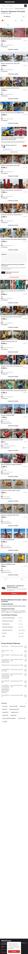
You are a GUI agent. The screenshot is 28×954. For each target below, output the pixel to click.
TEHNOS (20, 606)
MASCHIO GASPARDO (13, 606)
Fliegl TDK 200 (5, 715)
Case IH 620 (4, 706)
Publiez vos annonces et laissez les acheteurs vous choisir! (12, 265)
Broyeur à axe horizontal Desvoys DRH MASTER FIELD (13, 291)
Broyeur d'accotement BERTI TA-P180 (10, 490)
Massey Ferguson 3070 (14, 709)
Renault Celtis (22, 706)
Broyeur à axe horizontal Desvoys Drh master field (13, 390)
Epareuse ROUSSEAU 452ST (8, 564)
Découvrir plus (14, 152)
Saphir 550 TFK (5, 712)
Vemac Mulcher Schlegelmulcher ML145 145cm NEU (5, 661)
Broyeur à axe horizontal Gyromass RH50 (11, 316)
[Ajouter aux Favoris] (25, 49)
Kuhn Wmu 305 (4, 646)
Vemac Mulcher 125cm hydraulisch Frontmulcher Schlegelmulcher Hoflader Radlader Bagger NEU (5, 689)
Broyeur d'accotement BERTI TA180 (10, 515)
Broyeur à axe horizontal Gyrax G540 (10, 63)
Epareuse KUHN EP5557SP (7, 539)
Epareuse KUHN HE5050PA (7, 415)
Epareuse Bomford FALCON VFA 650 (10, 88)
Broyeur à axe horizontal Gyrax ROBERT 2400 (12, 112)
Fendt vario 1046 (21, 718)
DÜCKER (3, 606)
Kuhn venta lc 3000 (13, 706)
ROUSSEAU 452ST (5, 665)
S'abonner (14, 593)
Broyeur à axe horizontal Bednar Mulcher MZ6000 (13, 239)
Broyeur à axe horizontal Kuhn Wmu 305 (11, 39)
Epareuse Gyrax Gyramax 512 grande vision (12, 366)
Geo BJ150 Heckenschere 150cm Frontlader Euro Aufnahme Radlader (5, 676)
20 (21, 20)
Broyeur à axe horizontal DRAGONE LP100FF (12, 439)
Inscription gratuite (14, 277)
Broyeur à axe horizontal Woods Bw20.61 (11, 214)
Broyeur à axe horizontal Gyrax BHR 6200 (11, 190)
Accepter (14, 951)
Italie (8, 612)
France (13, 610)
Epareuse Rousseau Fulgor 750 (9, 341)
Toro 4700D (4, 721)
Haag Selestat (13, 715)
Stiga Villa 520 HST (14, 712)
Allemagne (3, 610)
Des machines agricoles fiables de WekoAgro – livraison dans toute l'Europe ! (13, 138)
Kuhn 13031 (4, 709)
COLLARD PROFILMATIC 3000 (5, 670)
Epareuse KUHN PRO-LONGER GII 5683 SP (11, 464)
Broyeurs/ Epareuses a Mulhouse (9, 718)
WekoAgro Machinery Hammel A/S (9, 145)
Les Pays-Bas (18, 612)
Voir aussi (4, 703)
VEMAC (24, 606)
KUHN (6, 606)
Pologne (23, 610)
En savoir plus (11, 948)
